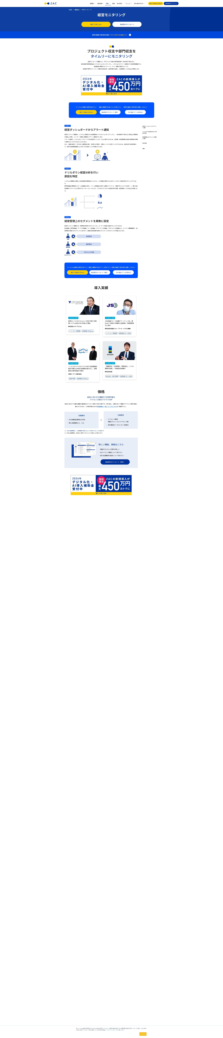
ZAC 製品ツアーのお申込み (135, 112)
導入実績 (145, 143)
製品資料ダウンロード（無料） (110, 112)
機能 (107, 3)
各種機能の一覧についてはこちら (107, 406)
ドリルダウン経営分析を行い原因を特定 (150, 132)
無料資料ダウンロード (171, 3)
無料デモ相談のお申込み (155, 3)
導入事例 (119, 3)
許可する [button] (143, 1034)
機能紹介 (77, 9)
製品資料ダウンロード (127, 24)
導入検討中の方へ (139, 3)
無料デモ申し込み (96, 24)
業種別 (92, 3)
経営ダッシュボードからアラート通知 (150, 126)
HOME (70, 9)
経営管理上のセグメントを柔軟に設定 (150, 137)
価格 (113, 3)
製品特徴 (99, 3)
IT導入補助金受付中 (111, 85)
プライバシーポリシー (112, 1030)
